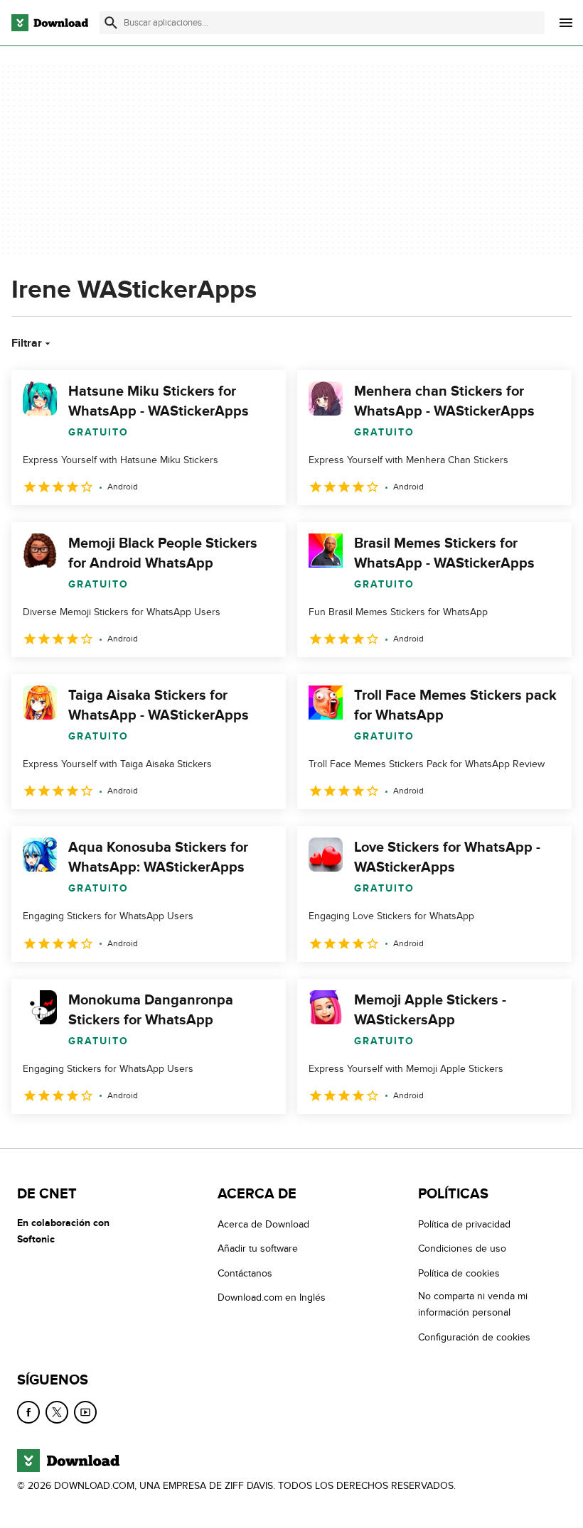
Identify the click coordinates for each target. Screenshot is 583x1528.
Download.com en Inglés (272, 1297)
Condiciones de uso (462, 1248)
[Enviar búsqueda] (111, 22)
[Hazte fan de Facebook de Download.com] (28, 1412)
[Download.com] (49, 22)
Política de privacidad (464, 1224)
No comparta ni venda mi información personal (473, 1304)
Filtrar (26, 343)
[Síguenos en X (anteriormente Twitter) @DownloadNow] (57, 1412)
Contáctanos (245, 1273)
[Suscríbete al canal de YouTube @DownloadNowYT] (85, 1412)
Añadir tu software (258, 1248)
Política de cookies (459, 1273)
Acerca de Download (263, 1224)
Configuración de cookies (474, 1337)
